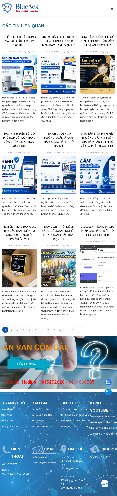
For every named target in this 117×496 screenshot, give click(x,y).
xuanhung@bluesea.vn (44, 462)
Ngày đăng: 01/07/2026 (61, 51)
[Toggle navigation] (111, 9)
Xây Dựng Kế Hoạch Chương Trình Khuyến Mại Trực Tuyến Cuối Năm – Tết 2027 (76, 426)
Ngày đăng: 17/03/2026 (61, 245)
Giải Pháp (7, 414)
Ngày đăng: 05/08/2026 (22, 51)
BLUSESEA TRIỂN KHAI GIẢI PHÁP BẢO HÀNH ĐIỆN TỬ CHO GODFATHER (97, 231)
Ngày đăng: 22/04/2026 (22, 245)
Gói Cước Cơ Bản (41, 409)
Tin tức (68, 403)
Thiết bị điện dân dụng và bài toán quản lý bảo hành (19, 41)
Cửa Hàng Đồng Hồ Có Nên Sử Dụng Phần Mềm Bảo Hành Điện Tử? (97, 41)
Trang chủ (13, 403)
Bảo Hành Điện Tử (99, 457)
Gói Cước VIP (38, 420)
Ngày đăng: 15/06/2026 (100, 51)
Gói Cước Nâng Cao (42, 414)
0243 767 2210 (9, 464)
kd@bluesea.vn (40, 457)
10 (60, 329)
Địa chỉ (75, 449)
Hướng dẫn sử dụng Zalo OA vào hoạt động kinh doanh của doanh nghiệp (76, 420)
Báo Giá (40, 403)
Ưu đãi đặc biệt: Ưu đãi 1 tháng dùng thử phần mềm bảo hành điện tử (58, 41)
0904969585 (82, 382)
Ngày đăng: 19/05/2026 (100, 152)
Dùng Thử (7, 420)
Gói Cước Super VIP (42, 426)
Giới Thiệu (7, 409)
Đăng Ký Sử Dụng (11, 426)
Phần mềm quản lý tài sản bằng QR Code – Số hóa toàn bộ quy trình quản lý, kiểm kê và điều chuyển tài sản (76, 409)
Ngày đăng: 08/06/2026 (22, 152)
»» (78, 329)
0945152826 (52, 382)
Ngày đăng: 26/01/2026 (100, 241)
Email (50, 449)
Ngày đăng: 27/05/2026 (61, 152)
